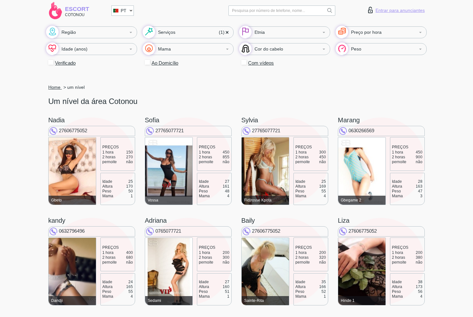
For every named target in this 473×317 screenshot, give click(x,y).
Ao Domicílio (165, 63)
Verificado (65, 63)
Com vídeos (261, 63)
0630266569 (361, 130)
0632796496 (72, 231)
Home (55, 87)
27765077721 (169, 130)
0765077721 (168, 231)
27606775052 (73, 130)
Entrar (400, 10)
